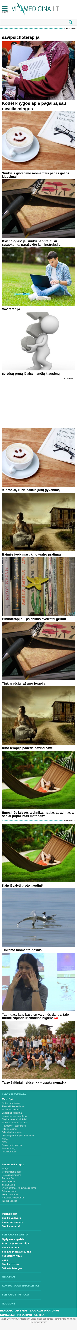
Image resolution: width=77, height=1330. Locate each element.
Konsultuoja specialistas (20, 1285)
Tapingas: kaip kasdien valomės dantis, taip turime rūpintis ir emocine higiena (35, 1016)
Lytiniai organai (9, 1129)
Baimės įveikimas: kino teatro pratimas (31, 554)
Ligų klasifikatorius (44, 1310)
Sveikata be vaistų (15, 1234)
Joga (5, 1259)
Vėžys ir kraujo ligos (11, 1172)
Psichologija (9, 1213)
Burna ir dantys (9, 1148)
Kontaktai (7, 1314)
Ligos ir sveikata (14, 1094)
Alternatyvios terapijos (16, 1243)
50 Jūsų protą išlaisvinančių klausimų (31, 373)
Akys (4, 1142)
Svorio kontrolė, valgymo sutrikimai (19, 1188)
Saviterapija (11, 309)
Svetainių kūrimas (38, 1322)
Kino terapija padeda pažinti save (27, 748)
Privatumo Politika (30, 1314)
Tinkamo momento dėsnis (22, 950)
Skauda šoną (8, 1185)
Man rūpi (7, 1099)
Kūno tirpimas (8, 1181)
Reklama (70, 28)
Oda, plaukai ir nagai (12, 1132)
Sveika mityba (10, 1247)
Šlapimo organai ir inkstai (14, 1119)
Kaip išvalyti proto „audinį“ (22, 885)
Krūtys (5, 1139)
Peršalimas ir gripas (11, 1175)
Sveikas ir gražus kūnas (16, 1251)
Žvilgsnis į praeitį (12, 1222)
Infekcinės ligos (9, 1201)
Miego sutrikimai (10, 1194)
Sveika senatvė (11, 1226)
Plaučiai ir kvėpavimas (13, 1106)
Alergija (5, 1168)
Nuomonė (8, 1303)
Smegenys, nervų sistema (14, 1116)
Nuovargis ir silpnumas (13, 1197)
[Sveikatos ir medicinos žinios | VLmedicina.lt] (35, 8)
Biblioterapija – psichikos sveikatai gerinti (34, 619)
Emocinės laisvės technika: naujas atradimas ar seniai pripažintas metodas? (38, 814)
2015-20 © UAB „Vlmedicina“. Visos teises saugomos (27, 1319)
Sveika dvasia (10, 1264)
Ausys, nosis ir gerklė (12, 1145)
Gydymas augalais (13, 1239)
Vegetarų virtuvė (12, 1255)
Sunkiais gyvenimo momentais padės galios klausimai (35, 174)
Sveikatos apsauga (15, 1294)
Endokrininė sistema (12, 1113)
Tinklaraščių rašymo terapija (23, 683)
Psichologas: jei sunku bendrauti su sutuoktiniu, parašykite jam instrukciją (31, 242)
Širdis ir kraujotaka (11, 1103)
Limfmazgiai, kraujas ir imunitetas (18, 1135)
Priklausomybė (9, 1191)
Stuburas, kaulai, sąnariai (14, 1122)
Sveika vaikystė (11, 1217)
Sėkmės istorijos (12, 1268)
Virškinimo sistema (11, 1109)
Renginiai (8, 1276)
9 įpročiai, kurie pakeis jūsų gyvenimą (31, 490)
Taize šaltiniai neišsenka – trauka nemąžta (34, 1082)
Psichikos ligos (9, 1151)
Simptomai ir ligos (13, 1164)
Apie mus (21, 1310)
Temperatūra (8, 1178)
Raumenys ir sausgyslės (14, 1126)
